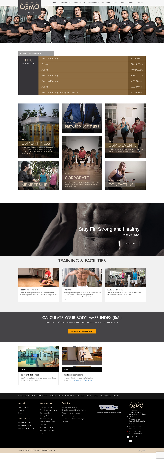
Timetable (105, 2)
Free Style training (46, 407)
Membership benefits (25, 425)
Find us (139, 2)
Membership (93, 2)
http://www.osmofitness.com (82, 380)
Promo (130, 2)
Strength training (45, 416)
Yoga (41, 433)
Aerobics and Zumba (47, 430)
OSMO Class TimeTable (30, 53)
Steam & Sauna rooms (69, 407)
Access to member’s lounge (71, 413)
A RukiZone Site (139, 451)
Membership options (25, 422)
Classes (53, 396)
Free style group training (48, 410)
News (20, 413)
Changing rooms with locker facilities (74, 410)
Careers (21, 410)
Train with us (79, 2)
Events (122, 2)
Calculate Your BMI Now (82, 331)
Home (55, 2)
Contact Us (129, 243)
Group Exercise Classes (48, 422)
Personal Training (46, 419)
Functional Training (46, 427)
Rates (114, 2)
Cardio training (45, 413)
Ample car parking (68, 416)
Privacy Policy (105, 396)
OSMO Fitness (65, 2)
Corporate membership (26, 428)
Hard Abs (43, 424)
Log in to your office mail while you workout (73, 420)
